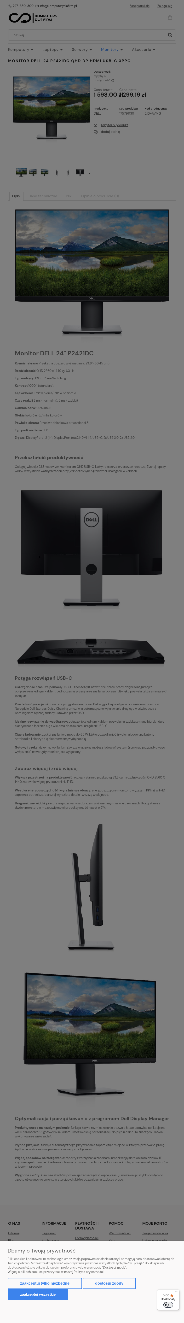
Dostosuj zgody (109, 1283)
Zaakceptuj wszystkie (38, 1294)
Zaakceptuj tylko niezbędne (44, 1283)
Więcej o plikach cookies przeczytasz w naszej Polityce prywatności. (56, 1272)
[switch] (168, 1305)
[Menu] (176, 1292)
